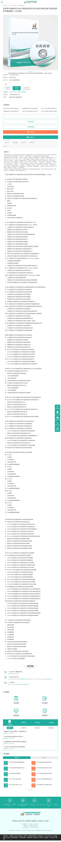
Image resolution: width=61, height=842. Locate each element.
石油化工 (37, 728)
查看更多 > (30, 790)
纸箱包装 (46, 837)
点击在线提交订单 (48, 679)
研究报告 (14, 5)
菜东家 (41, 837)
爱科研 (25, 836)
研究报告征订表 (23, 679)
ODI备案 (55, 836)
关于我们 (46, 821)
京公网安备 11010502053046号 (30, 827)
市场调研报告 (21, 5)
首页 (10, 5)
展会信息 (17, 757)
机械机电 (51, 728)
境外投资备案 (14, 837)
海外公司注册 (6, 837)
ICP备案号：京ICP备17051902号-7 (30, 824)
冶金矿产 (23, 728)
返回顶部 (57, 408)
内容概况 (15, 142)
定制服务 (28, 821)
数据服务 (34, 821)
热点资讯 (40, 821)
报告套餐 (31, 142)
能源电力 (10, 728)
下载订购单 (30, 122)
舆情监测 (44, 757)
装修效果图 (29, 837)
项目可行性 (21, 821)
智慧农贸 (36, 837)
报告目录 (7, 142)
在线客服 (57, 413)
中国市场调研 (22, 837)
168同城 (52, 837)
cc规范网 (11, 836)
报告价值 (23, 142)
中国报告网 (40, 836)
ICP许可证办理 (47, 836)
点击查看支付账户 (25, 684)
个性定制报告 (30, 127)
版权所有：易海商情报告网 (30, 825)
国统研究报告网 (32, 836)
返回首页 (57, 430)
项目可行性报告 (18, 836)
